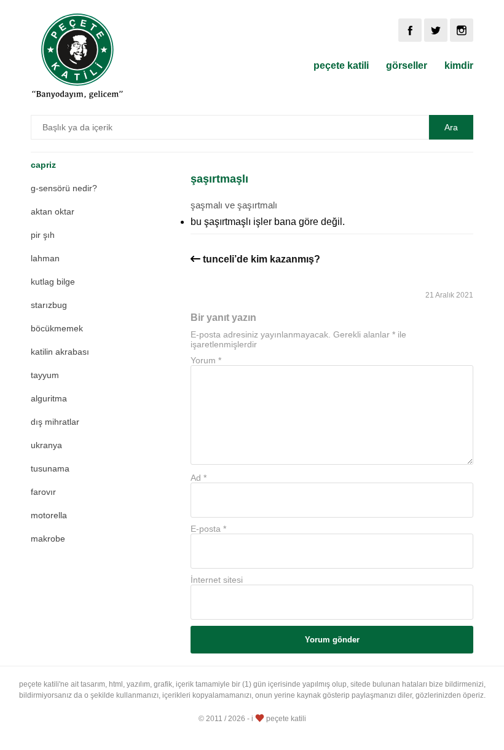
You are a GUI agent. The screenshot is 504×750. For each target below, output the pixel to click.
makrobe (48, 538)
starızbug (49, 305)
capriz (43, 165)
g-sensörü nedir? (64, 188)
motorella (49, 515)
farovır (43, 492)
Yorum (206, 360)
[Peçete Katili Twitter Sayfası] (435, 30)
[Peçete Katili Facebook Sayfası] (410, 30)
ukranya (46, 445)
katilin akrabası (60, 352)
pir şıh (43, 235)
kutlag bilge (53, 281)
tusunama (50, 468)
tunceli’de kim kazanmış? (261, 259)
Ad (199, 478)
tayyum (45, 375)
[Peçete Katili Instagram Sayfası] (461, 30)
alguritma (49, 398)
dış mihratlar (55, 422)
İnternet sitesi (217, 580)
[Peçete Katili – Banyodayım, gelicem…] (77, 97)
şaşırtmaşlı (219, 179)
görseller (406, 65)
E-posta (208, 529)
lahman (45, 258)
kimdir (458, 65)
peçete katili (341, 65)
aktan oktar (52, 211)
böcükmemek (57, 328)
